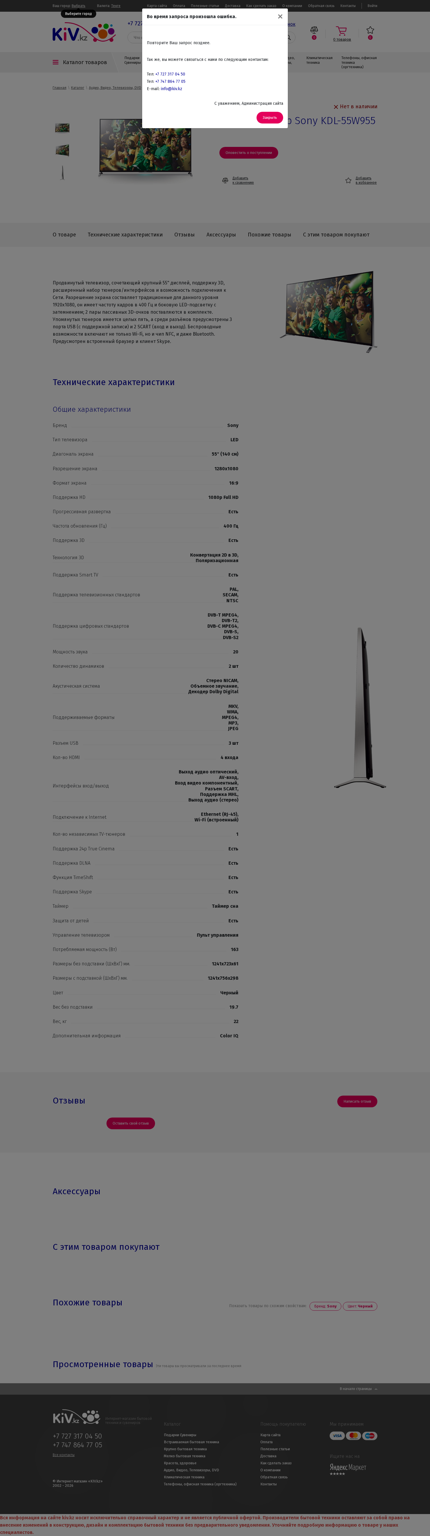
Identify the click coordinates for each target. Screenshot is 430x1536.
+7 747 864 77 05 (170, 81)
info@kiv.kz (171, 88)
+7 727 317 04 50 (170, 74)
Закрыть (270, 117)
